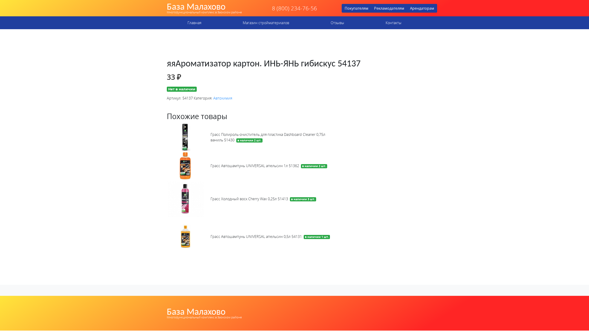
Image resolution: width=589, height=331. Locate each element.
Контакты (393, 22)
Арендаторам (422, 8)
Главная (194, 22)
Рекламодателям (389, 8)
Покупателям (356, 8)
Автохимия (222, 98)
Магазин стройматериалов (266, 22)
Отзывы (337, 22)
